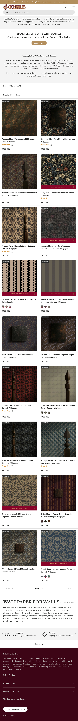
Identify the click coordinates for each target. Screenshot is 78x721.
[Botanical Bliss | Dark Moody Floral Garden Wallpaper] (58, 118)
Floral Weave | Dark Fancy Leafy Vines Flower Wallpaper (17, 355)
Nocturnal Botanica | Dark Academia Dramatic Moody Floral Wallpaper (55, 247)
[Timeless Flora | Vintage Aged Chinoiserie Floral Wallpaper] (19, 118)
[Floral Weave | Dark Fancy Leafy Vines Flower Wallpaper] (19, 333)
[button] (69, 7)
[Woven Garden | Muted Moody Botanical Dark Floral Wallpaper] (19, 548)
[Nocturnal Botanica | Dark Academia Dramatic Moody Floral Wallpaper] (58, 225)
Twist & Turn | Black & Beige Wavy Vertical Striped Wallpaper (19, 300)
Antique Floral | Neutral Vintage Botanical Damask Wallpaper (18, 247)
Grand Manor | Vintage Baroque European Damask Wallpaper (58, 570)
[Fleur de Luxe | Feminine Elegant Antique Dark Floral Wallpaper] (58, 333)
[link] (15, 588)
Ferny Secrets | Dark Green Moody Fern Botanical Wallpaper (18, 461)
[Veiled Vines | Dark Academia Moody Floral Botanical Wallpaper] (19, 171)
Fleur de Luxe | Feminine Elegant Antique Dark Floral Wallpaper (57, 355)
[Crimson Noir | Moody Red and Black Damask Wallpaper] (19, 384)
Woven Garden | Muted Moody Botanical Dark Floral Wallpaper (18, 570)
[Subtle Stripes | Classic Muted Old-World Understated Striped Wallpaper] (58, 278)
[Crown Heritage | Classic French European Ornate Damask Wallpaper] (58, 384)
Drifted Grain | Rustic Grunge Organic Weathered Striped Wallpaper (56, 515)
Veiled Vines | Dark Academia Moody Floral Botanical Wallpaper (19, 193)
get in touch (34, 24)
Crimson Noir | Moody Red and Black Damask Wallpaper (16, 406)
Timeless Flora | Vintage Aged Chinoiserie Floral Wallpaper (18, 140)
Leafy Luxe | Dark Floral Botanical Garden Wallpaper (57, 193)
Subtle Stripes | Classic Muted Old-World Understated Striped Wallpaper (57, 300)
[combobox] (39, 12)
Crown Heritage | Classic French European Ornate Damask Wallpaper (58, 406)
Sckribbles (12, 716)
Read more (39, 43)
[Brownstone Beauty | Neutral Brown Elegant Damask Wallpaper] (19, 492)
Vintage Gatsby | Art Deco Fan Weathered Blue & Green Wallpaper (58, 461)
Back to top (39, 644)
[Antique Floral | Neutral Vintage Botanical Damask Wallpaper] (19, 225)
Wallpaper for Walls (15, 86)
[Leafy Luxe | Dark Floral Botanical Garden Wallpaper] (58, 171)
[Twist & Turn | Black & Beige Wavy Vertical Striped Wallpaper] (19, 278)
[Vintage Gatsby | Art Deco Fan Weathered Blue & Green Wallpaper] (58, 439)
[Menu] (73, 7)
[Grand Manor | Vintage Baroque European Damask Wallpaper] (58, 548)
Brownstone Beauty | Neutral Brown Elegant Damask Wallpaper (16, 515)
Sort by (6, 95)
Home (5, 86)
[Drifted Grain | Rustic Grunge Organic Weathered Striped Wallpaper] (58, 493)
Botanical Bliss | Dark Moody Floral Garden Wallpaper (58, 140)
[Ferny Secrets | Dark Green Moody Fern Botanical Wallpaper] (19, 439)
